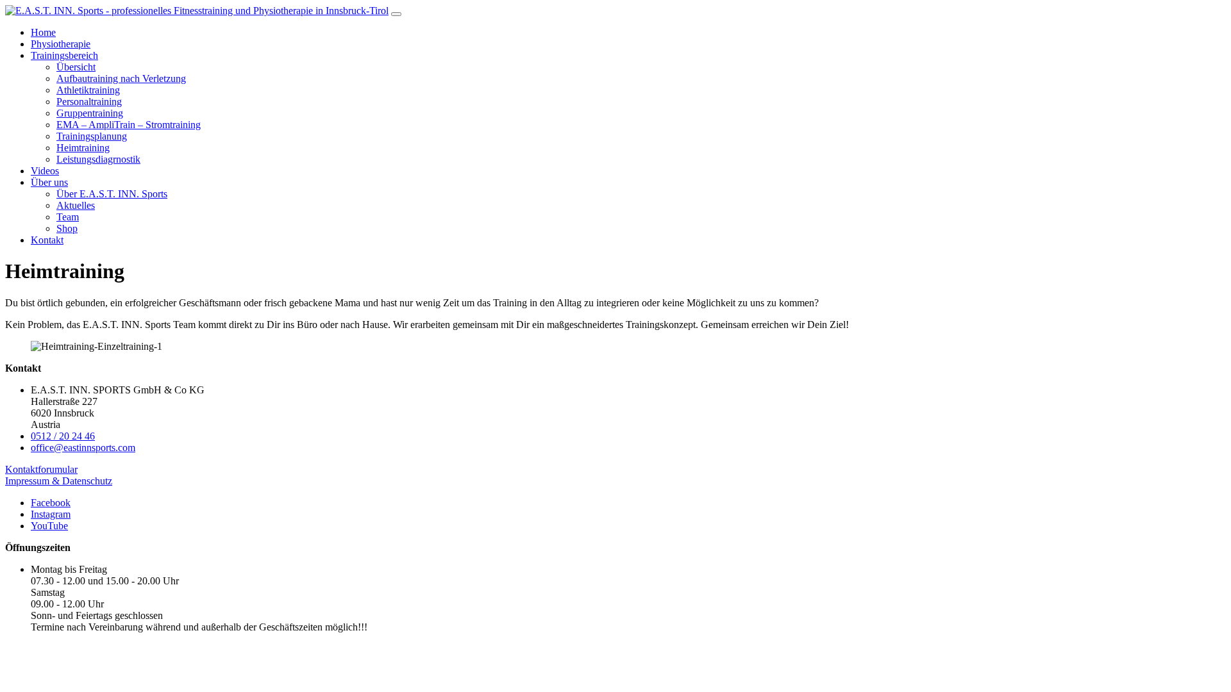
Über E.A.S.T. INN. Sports (111, 193)
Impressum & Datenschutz (58, 480)
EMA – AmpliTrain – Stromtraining (128, 124)
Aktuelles (75, 205)
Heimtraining (83, 147)
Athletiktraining (88, 90)
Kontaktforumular (41, 469)
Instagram (51, 514)
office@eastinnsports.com (83, 447)
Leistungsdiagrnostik (98, 159)
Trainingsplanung (91, 136)
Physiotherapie (60, 43)
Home (43, 32)
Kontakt (47, 240)
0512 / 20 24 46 (63, 436)
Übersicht (76, 67)
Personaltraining (89, 101)
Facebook (51, 502)
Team (67, 216)
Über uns (49, 182)
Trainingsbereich (64, 55)
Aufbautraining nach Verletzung (121, 78)
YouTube (49, 525)
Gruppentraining (89, 113)
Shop (67, 228)
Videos (45, 170)
